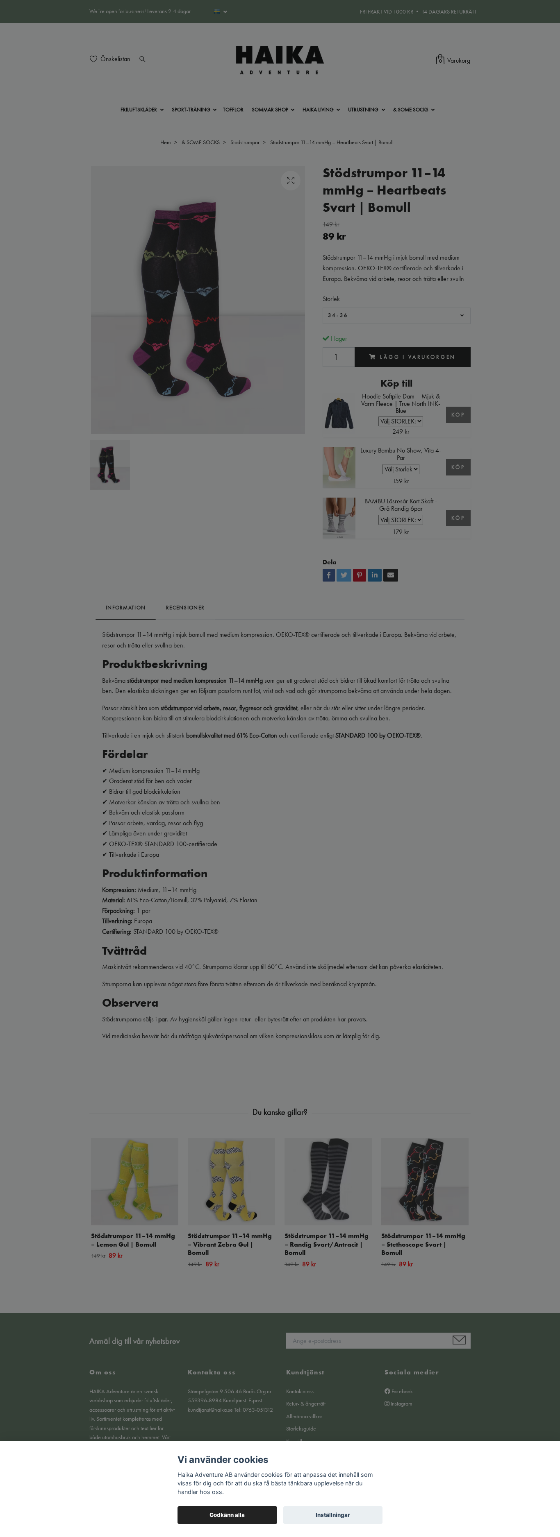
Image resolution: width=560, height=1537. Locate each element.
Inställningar (333, 1515)
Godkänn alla (227, 1515)
